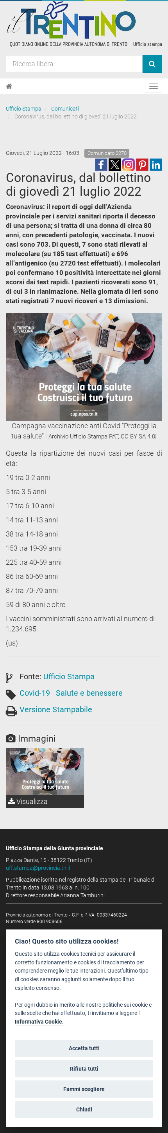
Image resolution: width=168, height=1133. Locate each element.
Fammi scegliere (84, 1089)
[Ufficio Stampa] (84, 23)
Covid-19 (35, 693)
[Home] (9, 86)
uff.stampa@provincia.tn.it (38, 868)
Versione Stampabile (56, 709)
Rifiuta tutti (84, 1069)
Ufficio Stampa (23, 108)
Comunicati (65, 108)
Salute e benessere (89, 693)
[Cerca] (152, 64)
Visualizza (31, 801)
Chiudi (84, 1109)
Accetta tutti (84, 1048)
